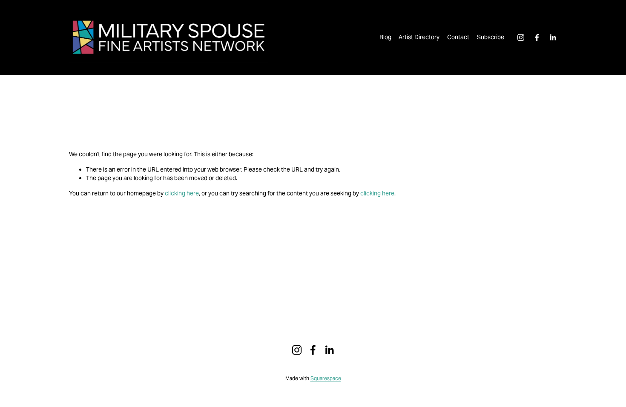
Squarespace (325, 378)
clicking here (182, 193)
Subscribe (490, 37)
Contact (458, 37)
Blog (385, 37)
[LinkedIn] (552, 37)
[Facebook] (537, 37)
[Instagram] (521, 37)
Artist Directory (419, 37)
